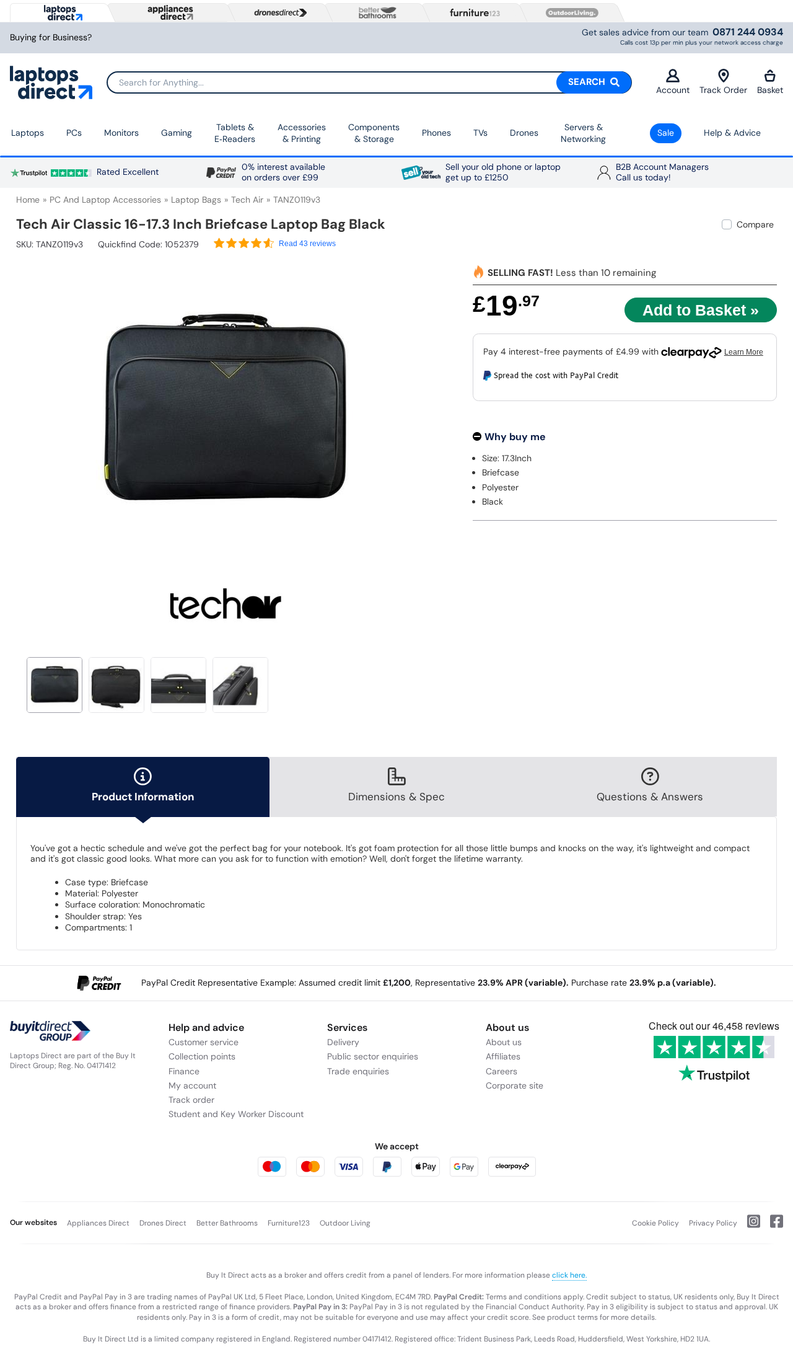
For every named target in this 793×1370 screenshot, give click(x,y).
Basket (770, 89)
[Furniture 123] (472, 12)
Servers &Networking (583, 133)
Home (28, 199)
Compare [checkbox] (755, 224)
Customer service (204, 1042)
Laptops (27, 132)
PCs (74, 132)
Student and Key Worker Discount (236, 1114)
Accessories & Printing (302, 133)
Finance (184, 1071)
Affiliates (503, 1056)
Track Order (723, 89)
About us (504, 1042)
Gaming (176, 132)
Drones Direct (162, 1223)
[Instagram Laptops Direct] (748, 1226)
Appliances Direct (98, 1223)
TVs (480, 132)
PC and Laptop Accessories (105, 199)
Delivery (343, 1042)
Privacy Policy (713, 1223)
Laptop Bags (196, 199)
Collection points (202, 1056)
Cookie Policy (655, 1223)
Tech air (247, 199)
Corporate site (514, 1085)
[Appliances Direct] (169, 12)
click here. (569, 1275)
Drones (524, 132)
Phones (436, 132)
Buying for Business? (51, 37)
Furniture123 (289, 1223)
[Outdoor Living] (569, 13)
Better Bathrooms (227, 1223)
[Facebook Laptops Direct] (771, 1226)
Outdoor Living (345, 1223)
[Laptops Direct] (60, 12)
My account (192, 1085)
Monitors (121, 132)
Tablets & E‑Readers (234, 133)
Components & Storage (374, 133)
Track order (191, 1099)
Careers (501, 1071)
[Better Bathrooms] (374, 13)
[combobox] (369, 82)
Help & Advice (732, 132)
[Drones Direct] (277, 13)
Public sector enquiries (372, 1056)
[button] (426, 403)
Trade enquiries (358, 1071)
